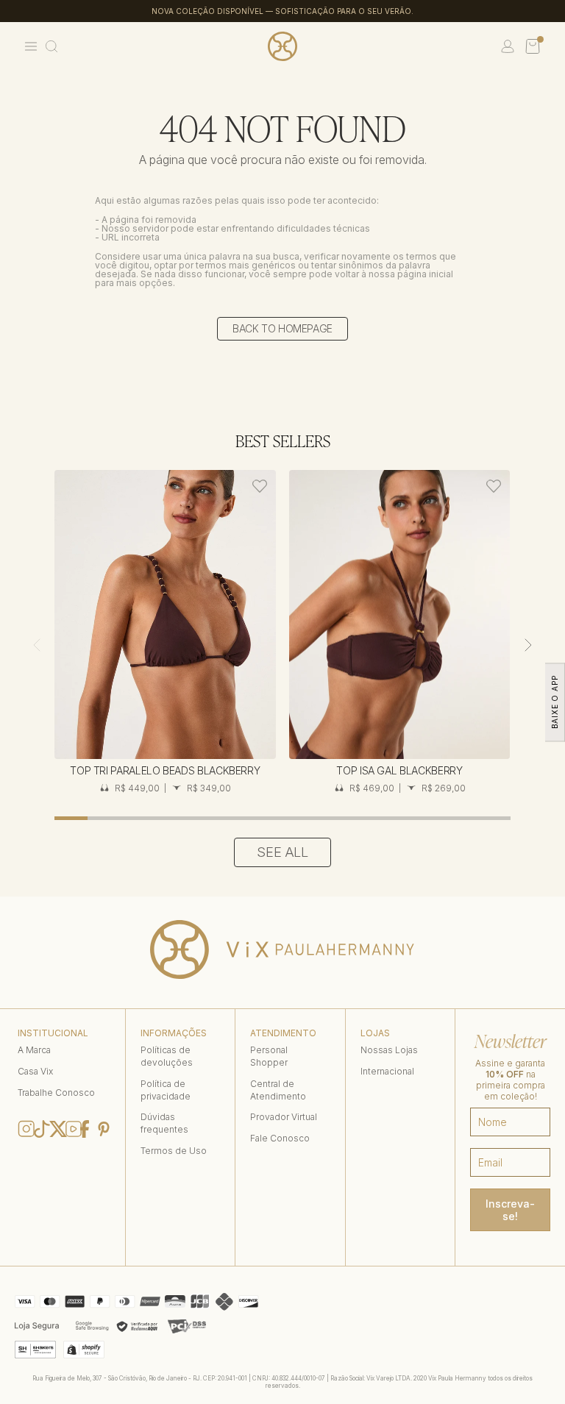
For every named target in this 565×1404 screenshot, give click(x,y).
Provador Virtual (283, 1116)
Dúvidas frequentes (164, 1123)
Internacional (387, 1071)
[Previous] (37, 645)
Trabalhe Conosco (56, 1092)
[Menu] (31, 46)
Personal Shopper (269, 1056)
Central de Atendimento (278, 1090)
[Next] (528, 645)
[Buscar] (51, 46)
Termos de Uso (174, 1150)
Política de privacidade (166, 1090)
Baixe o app (554, 702)
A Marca (34, 1049)
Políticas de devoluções (167, 1056)
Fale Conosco (280, 1138)
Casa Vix (35, 1071)
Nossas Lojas (389, 1049)
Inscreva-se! (510, 1209)
